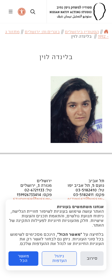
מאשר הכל (23, 258)
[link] (78, 11)
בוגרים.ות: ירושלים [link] (42, 32)
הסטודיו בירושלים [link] (82, 32)
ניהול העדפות (59, 258)
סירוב (92, 258)
